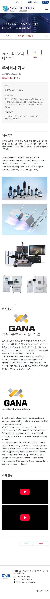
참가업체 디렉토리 (25, 36)
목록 (35, 57)
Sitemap (19, 2)
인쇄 (34, 52)
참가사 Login (32, 2)
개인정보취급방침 (42, 591)
